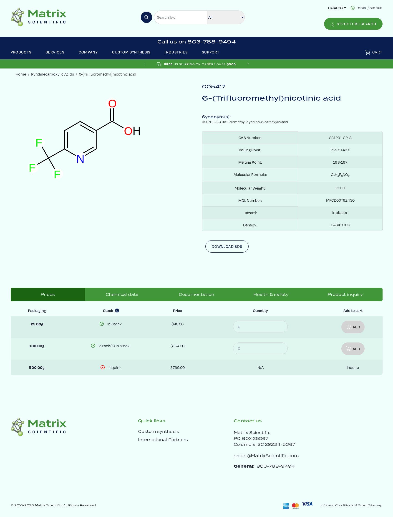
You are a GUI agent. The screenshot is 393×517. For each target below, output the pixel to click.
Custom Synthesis (131, 52)
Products (21, 52)
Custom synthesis (158, 431)
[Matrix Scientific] (38, 16)
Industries (176, 52)
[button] (248, 64)
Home (21, 74)
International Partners (163, 439)
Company (88, 52)
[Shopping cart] (367, 53)
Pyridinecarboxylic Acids (52, 74)
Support (211, 52)
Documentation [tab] (196, 294)
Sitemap (375, 505)
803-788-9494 (276, 466)
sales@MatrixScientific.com (266, 455)
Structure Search (356, 23)
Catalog (335, 7)
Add (356, 326)
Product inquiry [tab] (345, 294)
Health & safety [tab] (270, 294)
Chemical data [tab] (122, 294)
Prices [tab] (48, 294)
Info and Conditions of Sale (342, 505)
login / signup (369, 8)
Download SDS (227, 246)
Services (55, 52)
